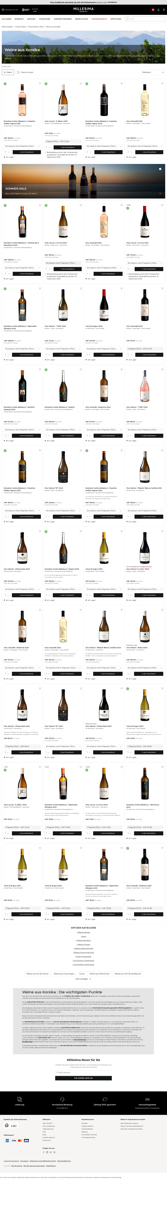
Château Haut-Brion (83, 940)
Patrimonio (54, 245)
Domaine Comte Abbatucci (23, 126)
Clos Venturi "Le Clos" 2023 (137, 569)
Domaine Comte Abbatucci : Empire (60, 407)
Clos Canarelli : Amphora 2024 (98, 407)
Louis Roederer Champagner (83, 964)
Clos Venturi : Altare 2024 (136, 648)
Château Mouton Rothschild (83, 952)
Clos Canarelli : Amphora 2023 (138, 886)
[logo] (83, 9)
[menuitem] (6, 19)
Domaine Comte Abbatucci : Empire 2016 (62, 569)
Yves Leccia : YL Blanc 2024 (15, 805)
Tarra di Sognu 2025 (93, 569)
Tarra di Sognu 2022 (134, 726)
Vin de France (8, 126)
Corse (52, 328)
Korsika (47, 123)
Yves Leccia (66, 123)
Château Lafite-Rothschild (83, 948)
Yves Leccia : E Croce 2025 (56, 243)
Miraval (83, 936)
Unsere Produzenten (11, 1161)
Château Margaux (83, 932)
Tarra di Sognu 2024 (94, 326)
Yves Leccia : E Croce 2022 (137, 243)
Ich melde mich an (83, 1078)
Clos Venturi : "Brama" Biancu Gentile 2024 (103, 648)
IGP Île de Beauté (56, 123)
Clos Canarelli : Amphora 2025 (16, 648)
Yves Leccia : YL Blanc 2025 (56, 121)
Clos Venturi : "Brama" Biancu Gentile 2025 (144, 488)
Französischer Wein (36, 27)
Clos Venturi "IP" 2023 (54, 488)
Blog (44, 1134)
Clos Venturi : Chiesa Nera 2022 (17, 726)
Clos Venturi (59, 328)
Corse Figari (136, 123)
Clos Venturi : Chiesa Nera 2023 (17, 569)
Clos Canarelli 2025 (134, 121)
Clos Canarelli (145, 123)
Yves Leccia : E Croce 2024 (96, 805)
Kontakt (84, 1123)
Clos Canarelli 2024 (53, 648)
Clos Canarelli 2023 (134, 326)
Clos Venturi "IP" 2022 (54, 726)
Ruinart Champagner (83, 956)
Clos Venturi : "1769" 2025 (55, 326)
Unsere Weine (20, 27)
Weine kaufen (7, 27)
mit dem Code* (78, 2)
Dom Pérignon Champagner (83, 960)
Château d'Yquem (83, 944)
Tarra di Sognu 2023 (53, 886)
